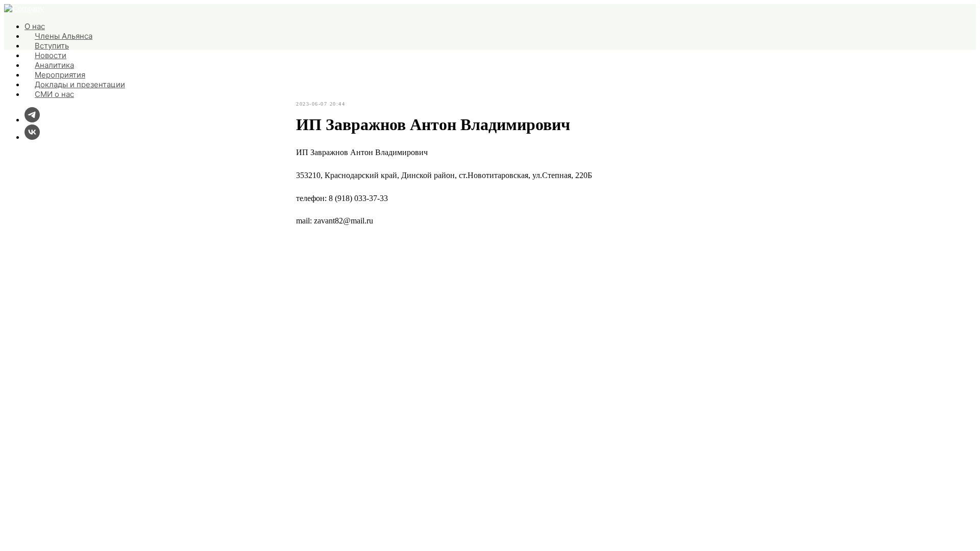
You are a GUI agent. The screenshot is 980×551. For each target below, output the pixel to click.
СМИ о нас (54, 94)
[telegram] (32, 119)
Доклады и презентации (80, 84)
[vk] (32, 137)
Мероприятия (60, 75)
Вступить (52, 46)
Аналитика (54, 65)
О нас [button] (34, 26)
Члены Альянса (63, 36)
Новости (50, 55)
